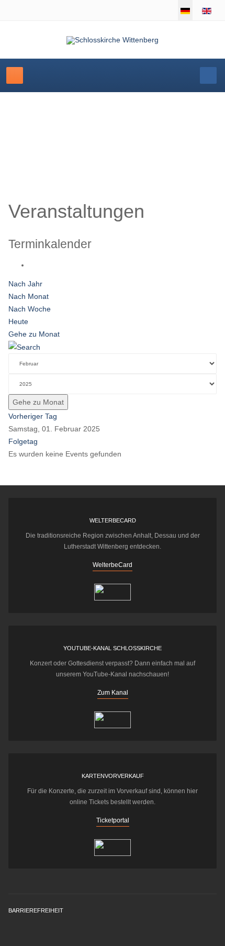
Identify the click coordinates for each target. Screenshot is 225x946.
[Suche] (24, 346)
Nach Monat (28, 296)
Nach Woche (29, 309)
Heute (18, 321)
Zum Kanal (112, 692)
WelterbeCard (112, 565)
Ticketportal (112, 820)
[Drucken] (32, 265)
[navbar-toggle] (14, 75)
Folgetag (23, 441)
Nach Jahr (25, 284)
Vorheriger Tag (32, 416)
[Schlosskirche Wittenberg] (112, 40)
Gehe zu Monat (34, 334)
